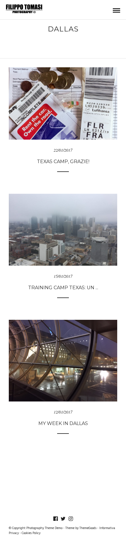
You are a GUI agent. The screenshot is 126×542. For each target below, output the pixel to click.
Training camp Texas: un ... (63, 287)
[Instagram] (70, 519)
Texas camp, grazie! (63, 161)
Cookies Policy (31, 533)
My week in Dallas (63, 423)
